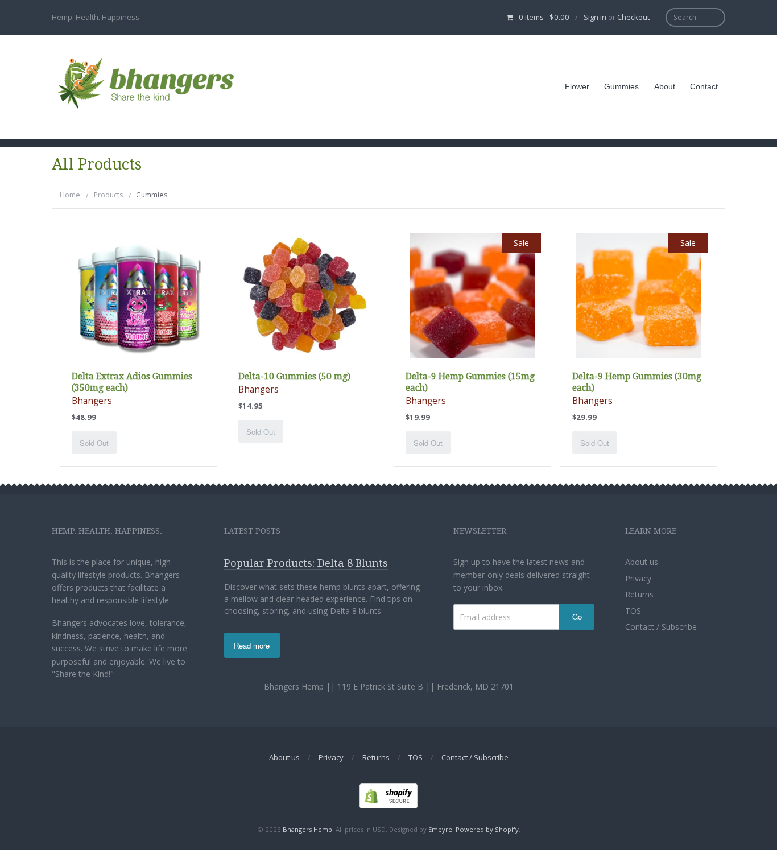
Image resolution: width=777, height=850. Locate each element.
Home (70, 195)
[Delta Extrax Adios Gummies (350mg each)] (138, 294)
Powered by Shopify (487, 829)
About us (641, 561)
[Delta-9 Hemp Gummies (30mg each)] (638, 294)
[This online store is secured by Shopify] (388, 795)
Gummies (621, 86)
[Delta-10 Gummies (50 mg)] (304, 294)
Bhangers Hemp (307, 829)
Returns (639, 594)
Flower (577, 86)
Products (108, 195)
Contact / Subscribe (661, 626)
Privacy (638, 578)
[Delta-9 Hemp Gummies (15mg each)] (472, 294)
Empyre (440, 829)
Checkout (633, 17)
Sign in (595, 17)
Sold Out (94, 443)
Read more (252, 645)
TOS (633, 610)
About (664, 86)
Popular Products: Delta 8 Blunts (306, 563)
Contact (704, 86)
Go (577, 616)
